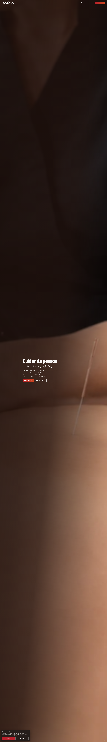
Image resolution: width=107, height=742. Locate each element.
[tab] (24, 385)
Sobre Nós (80, 2)
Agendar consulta (100, 2)
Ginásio (67, 2)
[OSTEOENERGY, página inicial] (8, 3)
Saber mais (17, 735)
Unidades (74, 2)
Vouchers (86, 2)
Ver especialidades (40, 379)
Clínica (62, 2)
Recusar (22, 738)
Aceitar (8, 738)
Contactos (92, 2)
